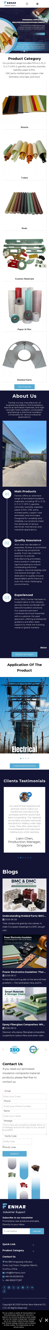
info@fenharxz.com (15, 1273)
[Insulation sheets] (24, 102)
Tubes (24, 178)
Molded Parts (24, 380)
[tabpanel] (24, 715)
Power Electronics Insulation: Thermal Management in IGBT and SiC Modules (24, 972)
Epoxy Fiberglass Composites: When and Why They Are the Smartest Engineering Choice (24, 1024)
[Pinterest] (27, 1287)
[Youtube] (18, 1287)
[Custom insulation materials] (24, 254)
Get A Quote (24, 387)
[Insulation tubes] (24, 153)
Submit (14, 1153)
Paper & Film (24, 329)
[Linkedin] (9, 1287)
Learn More (24, 720)
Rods (24, 228)
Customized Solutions (25, 766)
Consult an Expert (24, 654)
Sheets (24, 127)
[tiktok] (4, 1291)
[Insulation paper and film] (24, 304)
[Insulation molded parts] (24, 355)
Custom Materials (24, 279)
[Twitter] (13, 1287)
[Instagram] (23, 1287)
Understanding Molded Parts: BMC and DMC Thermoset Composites (24, 916)
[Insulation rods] (24, 203)
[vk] (32, 1287)
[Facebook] (4, 1287)
